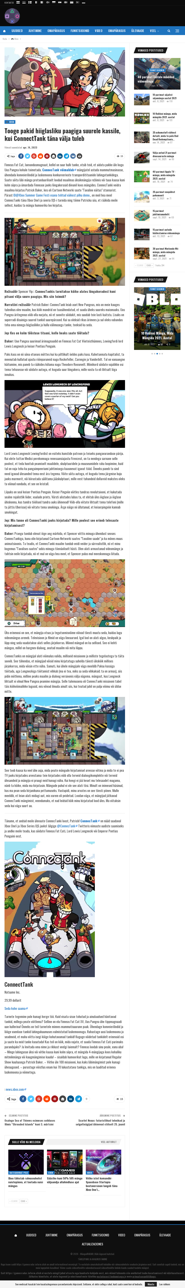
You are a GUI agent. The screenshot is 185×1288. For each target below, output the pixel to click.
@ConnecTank (66, 826)
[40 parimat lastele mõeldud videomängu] (157, 74)
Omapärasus (56, 30)
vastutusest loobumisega (110, 1276)
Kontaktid (9, 2)
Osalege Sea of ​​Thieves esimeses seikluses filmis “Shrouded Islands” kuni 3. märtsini (30, 1122)
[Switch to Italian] (42, 1)
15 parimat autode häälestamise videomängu (166, 231)
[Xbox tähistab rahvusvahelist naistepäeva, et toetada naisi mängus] (26, 1162)
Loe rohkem (164, 1284)
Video (98, 30)
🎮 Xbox (10, 121)
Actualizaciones (92, 1244)
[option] (157, 319)
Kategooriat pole (19, 1172)
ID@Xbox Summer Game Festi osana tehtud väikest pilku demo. (51, 195)
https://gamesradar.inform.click (31, 1264)
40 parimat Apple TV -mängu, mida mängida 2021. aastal (164, 175)
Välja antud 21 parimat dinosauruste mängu (164, 154)
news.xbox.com (15, 1089)
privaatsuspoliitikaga (144, 1276)
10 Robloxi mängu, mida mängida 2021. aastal (165, 115)
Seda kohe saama (15, 1008)
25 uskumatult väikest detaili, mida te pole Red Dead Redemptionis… (165, 135)
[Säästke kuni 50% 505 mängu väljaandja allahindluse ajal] (64, 1162)
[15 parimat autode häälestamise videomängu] (142, 234)
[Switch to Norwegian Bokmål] (48, 1)
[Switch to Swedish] (65, 1)
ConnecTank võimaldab (58, 169)
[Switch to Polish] (53, 1)
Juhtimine (35, 30)
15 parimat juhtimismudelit (161, 212)
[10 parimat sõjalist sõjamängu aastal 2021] (142, 99)
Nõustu (151, 1284)
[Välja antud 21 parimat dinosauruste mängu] (142, 157)
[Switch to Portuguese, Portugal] (77, 1)
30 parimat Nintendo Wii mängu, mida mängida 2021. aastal (165, 252)
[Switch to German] (83, 1)
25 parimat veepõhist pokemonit (164, 193)
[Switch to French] (36, 1)
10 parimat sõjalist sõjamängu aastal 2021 (165, 96)
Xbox (50, 1172)
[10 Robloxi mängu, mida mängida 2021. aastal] (142, 118)
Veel (153, 30)
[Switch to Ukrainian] (71, 1)
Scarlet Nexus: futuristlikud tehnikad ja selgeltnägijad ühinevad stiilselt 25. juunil (100, 1122)
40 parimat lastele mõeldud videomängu (156, 79)
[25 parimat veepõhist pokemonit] (142, 197)
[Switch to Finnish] (30, 1)
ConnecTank (88, 821)
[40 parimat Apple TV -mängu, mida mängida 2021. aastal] (142, 176)
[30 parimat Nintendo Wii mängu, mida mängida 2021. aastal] (142, 253)
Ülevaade (137, 30)
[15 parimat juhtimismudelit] (142, 215)
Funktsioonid (80, 30)
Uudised (17, 30)
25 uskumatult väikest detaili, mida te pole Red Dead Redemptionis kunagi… (157, 333)
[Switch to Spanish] (59, 1)
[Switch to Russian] (18, 1)
